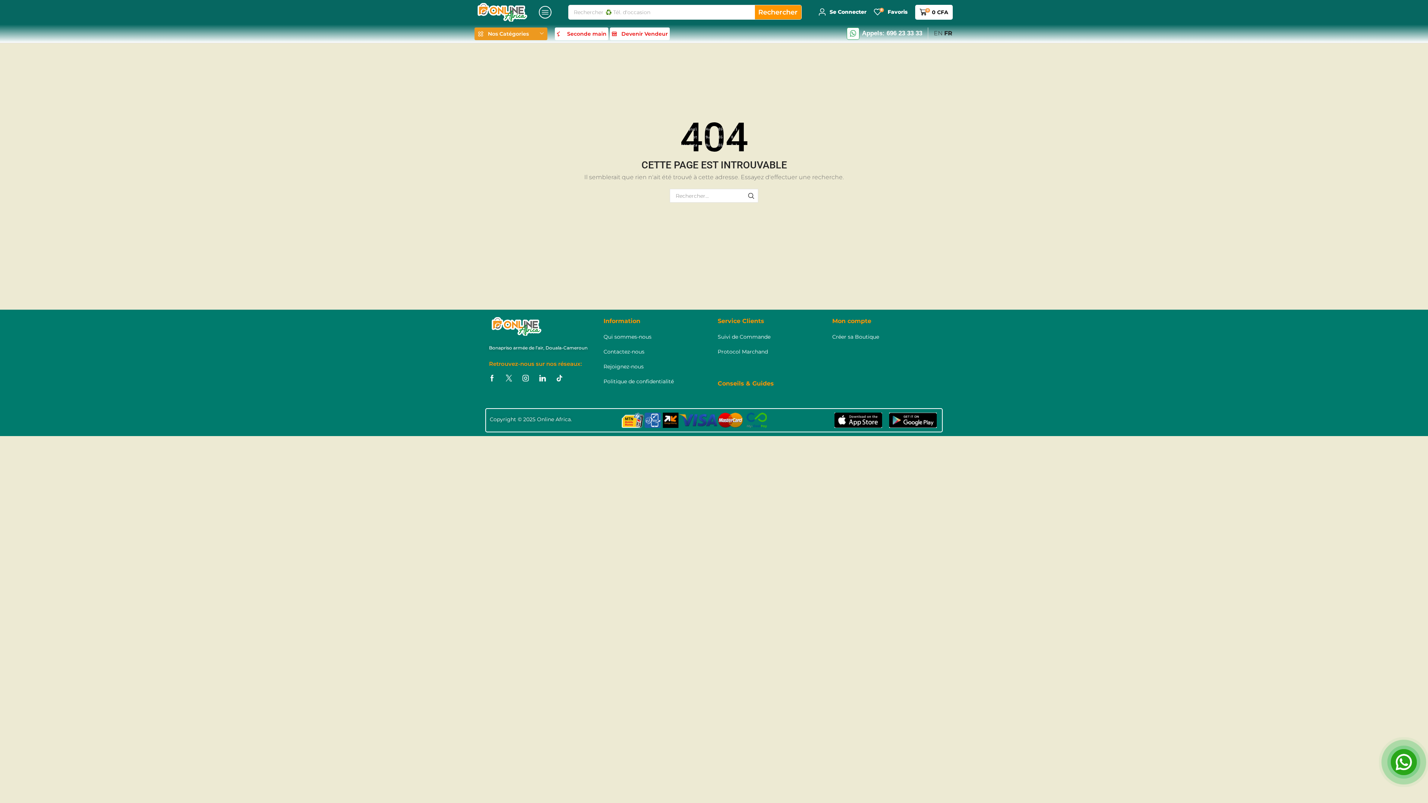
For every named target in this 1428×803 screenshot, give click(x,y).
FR (948, 33)
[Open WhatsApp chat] (1404, 762)
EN (938, 33)
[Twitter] (509, 378)
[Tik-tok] (559, 378)
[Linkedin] (542, 378)
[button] (545, 12)
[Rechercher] (751, 196)
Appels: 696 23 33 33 (892, 33)
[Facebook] (492, 378)
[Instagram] (525, 378)
